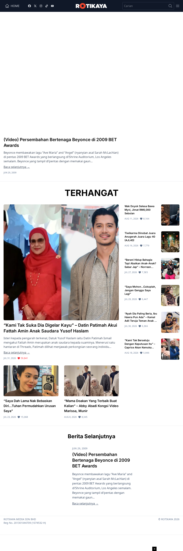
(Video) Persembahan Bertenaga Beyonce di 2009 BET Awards (101, 460)
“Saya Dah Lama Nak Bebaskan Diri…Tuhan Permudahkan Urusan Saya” (30, 406)
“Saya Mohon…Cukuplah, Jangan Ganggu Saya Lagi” (140, 290)
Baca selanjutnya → (17, 167)
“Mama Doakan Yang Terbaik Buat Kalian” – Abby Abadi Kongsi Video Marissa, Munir (91, 406)
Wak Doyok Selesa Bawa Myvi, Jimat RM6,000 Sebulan (139, 210)
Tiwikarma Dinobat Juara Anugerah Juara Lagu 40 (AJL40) (140, 236)
